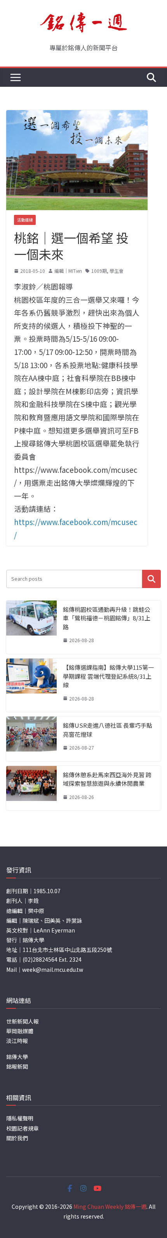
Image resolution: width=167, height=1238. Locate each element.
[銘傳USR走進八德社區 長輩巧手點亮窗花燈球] (31, 738)
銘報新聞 (17, 1066)
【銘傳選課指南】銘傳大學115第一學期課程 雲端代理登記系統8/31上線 (108, 676)
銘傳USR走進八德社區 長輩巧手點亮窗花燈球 (107, 729)
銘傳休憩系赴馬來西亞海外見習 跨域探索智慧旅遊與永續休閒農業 (107, 779)
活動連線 (25, 220)
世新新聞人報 (22, 1021)
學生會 (117, 270)
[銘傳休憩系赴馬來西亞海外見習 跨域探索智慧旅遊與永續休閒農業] (31, 788)
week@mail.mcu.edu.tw (52, 969)
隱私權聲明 (19, 1118)
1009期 (99, 270)
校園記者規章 (22, 1128)
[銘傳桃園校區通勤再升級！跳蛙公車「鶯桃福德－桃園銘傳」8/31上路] (31, 627)
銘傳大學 (17, 1057)
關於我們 (17, 1138)
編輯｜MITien (68, 270)
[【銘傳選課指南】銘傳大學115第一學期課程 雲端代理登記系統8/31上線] (31, 685)
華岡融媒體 (19, 1031)
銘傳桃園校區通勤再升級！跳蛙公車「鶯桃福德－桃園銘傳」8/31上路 (106, 618)
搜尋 (151, 579)
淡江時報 (17, 1041)
